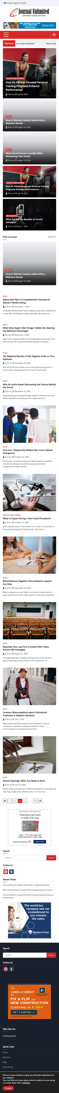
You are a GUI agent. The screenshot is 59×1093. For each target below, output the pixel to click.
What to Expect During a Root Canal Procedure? (27, 518)
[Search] (54, 35)
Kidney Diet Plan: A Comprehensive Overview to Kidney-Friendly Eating (26, 301)
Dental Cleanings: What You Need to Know (24, 780)
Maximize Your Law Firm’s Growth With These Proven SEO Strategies (26, 648)
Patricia (11, 94)
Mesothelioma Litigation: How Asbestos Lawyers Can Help (27, 582)
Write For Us (8, 1067)
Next (40, 801)
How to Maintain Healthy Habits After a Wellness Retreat (25, 121)
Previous (5, 801)
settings (26, 1083)
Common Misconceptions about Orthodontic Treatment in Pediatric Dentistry (25, 714)
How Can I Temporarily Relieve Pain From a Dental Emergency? (28, 451)
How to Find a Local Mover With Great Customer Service (33, 43)
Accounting (11, 216)
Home (5, 1052)
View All (51, 236)
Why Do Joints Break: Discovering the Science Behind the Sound (29, 386)
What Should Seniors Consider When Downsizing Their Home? (24, 154)
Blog (8, 117)
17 (35, 801)
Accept (8, 1088)
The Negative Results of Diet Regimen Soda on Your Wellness (29, 357)
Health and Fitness (15, 78)
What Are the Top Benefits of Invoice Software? (24, 221)
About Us (6, 1057)
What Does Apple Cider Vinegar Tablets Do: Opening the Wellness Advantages (29, 329)
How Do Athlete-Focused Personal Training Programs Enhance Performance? (27, 86)
